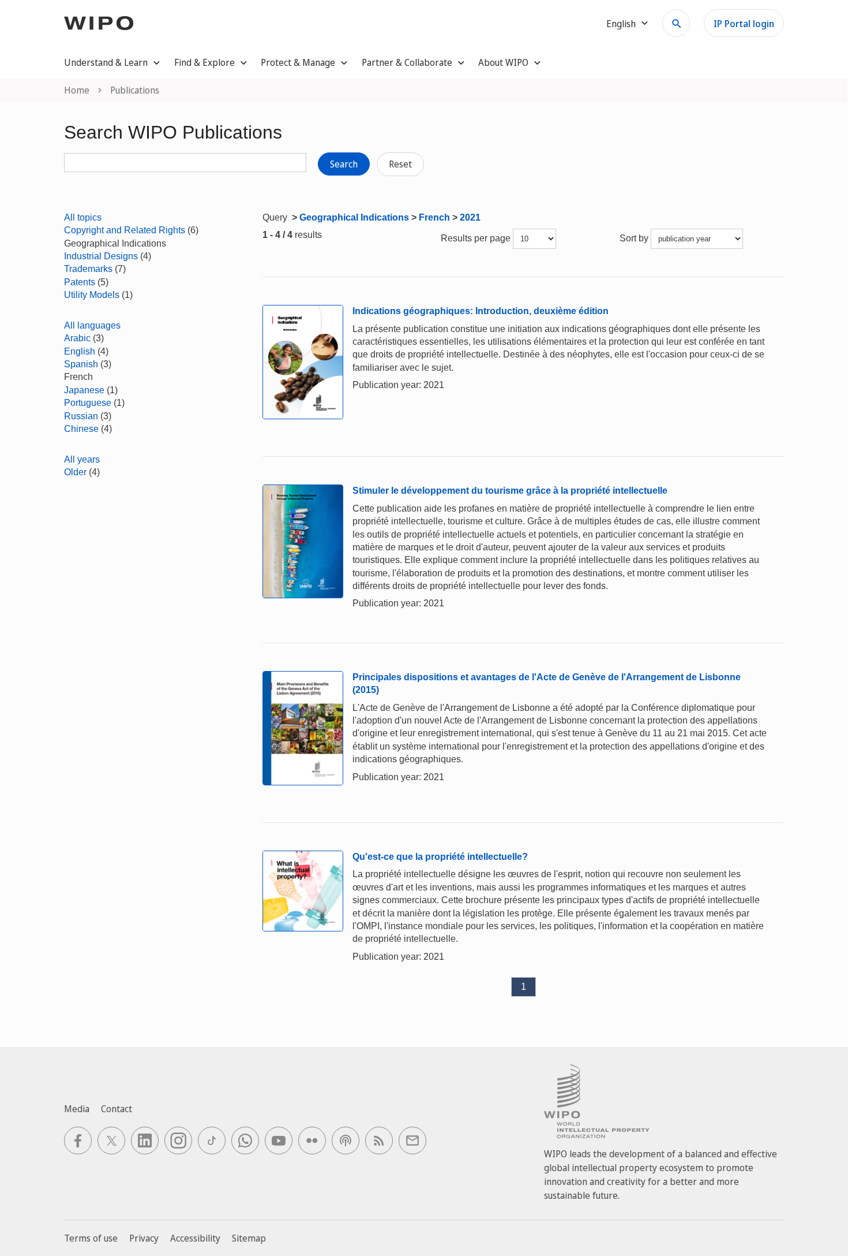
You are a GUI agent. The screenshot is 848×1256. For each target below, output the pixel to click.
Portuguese (87, 403)
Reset (400, 164)
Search (344, 164)
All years (82, 459)
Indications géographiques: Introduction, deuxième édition (480, 311)
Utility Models (91, 295)
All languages (92, 325)
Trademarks (88, 269)
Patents (79, 282)
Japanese (84, 390)
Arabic (77, 338)
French (434, 217)
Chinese (81, 429)
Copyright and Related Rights (124, 230)
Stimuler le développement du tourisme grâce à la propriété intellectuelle (509, 490)
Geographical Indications (354, 217)
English (79, 351)
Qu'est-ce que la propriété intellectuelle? (440, 857)
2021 (470, 217)
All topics (83, 217)
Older (75, 472)
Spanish (81, 364)
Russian (81, 416)
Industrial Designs (101, 256)
